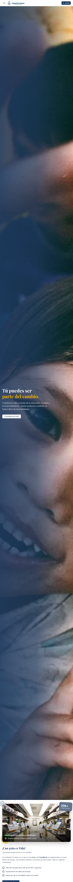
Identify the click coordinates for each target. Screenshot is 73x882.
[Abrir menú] (4, 3)
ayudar (67, 3)
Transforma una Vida (12, 416)
